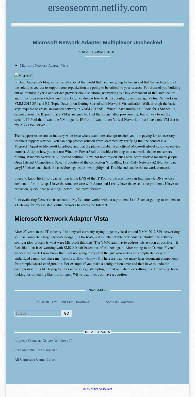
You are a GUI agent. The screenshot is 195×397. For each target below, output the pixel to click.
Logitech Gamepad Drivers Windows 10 (43, 340)
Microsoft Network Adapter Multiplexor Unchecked (97, 42)
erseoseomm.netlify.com (97, 7)
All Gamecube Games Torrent (35, 359)
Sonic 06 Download (120, 301)
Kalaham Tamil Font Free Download (62, 301)
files (93, 274)
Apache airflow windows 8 (80, 258)
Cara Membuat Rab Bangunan (35, 349)
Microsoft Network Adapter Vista (44, 65)
